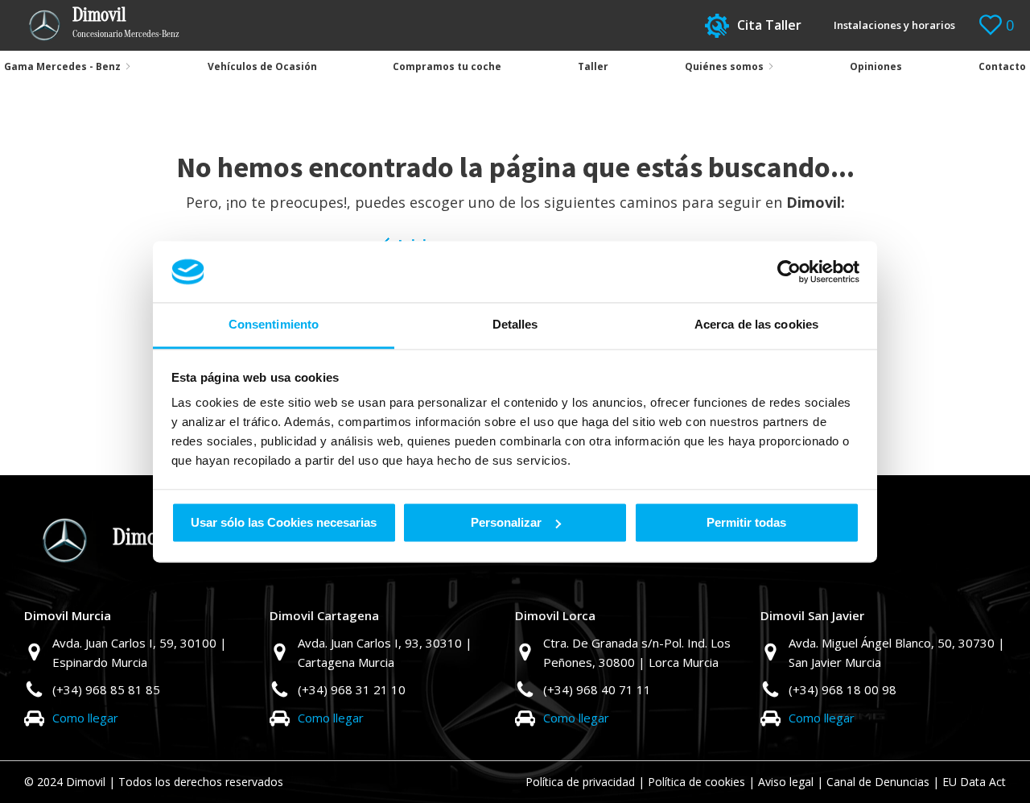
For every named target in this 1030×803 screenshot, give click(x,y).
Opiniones (876, 66)
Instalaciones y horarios (894, 25)
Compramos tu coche (447, 66)
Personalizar (506, 522)
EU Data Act (974, 781)
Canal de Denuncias (877, 781)
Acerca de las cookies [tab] (756, 325)
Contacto (1002, 66)
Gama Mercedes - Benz (62, 66)
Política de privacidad (580, 781)
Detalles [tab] (515, 325)
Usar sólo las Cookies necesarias (284, 522)
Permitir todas (746, 522)
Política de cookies (696, 781)
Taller (593, 66)
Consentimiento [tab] (274, 325)
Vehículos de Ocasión (262, 66)
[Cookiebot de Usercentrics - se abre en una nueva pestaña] (789, 271)
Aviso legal (786, 781)
